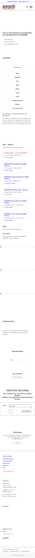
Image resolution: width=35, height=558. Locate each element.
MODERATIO (7, 164)
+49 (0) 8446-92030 (12, 1)
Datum (5, 405)
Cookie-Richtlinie (7, 461)
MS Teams (16, 229)
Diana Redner (9, 170)
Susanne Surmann (10, 183)
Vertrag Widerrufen (8, 471)
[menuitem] (26, 7)
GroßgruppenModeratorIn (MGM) (19, 177)
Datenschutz (6, 463)
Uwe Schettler (9, 157)
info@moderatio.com (24, 1)
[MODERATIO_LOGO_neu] (14, 7)
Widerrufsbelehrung (8, 458)
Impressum (6, 465)
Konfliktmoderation (16, 190)
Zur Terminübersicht (17, 108)
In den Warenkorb (26, 411)
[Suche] (26, 7)
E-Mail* (4, 531)
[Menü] (30, 7)
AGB (4, 467)
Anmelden (5, 538)
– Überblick (24, 190)
